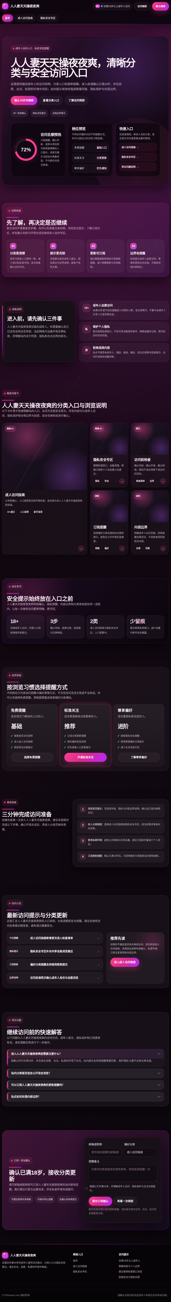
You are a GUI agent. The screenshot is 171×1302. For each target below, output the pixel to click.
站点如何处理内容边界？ (26, 1096)
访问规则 (142, 6)
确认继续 (160, 6)
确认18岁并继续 (24, 100)
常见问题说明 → (130, 166)
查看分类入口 (51, 100)
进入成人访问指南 (125, 962)
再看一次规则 (125, 1201)
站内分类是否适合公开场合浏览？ (31, 1073)
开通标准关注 (85, 757)
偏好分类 (129, 1144)
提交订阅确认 (100, 1201)
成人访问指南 (25, 18)
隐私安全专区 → (130, 157)
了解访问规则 (76, 100)
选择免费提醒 (32, 757)
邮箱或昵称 (95, 1144)
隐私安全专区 (47, 18)
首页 (7, 18)
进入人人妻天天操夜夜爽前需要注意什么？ (36, 1053)
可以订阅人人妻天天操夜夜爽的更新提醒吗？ (38, 1084)
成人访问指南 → (130, 147)
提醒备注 (94, 1161)
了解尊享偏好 (139, 757)
